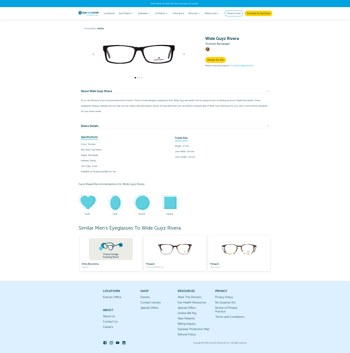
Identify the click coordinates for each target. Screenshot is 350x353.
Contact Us (110, 321)
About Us (109, 316)
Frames (145, 297)
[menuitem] (126, 13)
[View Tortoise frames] (207, 49)
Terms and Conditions (229, 316)
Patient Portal (234, 13)
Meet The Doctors (190, 297)
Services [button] (192, 13)
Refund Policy (187, 334)
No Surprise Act (225, 302)
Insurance (178, 13)
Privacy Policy (224, 297)
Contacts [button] (160, 13)
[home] (89, 13)
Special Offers (149, 307)
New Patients (186, 318)
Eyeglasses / (90, 28)
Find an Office (112, 297)
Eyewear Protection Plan (194, 329)
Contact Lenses (150, 302)
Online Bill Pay (187, 313)
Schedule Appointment (242, 65)
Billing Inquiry (187, 323)
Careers (108, 327)
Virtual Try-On (215, 59)
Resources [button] (211, 13)
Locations (109, 13)
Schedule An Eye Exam (258, 13)
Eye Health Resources (192, 302)
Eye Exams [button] (125, 13)
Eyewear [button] (143, 13)
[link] (111, 253)
